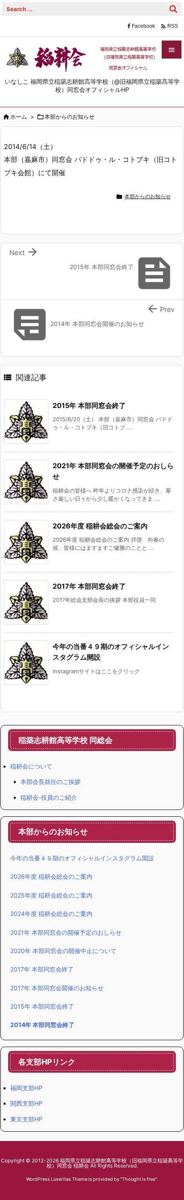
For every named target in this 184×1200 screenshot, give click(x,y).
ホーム (18, 116)
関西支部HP (26, 1103)
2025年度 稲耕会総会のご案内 (51, 895)
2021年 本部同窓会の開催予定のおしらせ (66, 932)
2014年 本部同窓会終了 (42, 1024)
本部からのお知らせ (70, 116)
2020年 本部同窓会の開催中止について (63, 950)
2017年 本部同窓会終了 (89, 586)
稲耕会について (31, 766)
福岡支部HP (26, 1087)
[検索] (173, 9)
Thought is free (138, 1179)
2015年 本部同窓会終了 (89, 405)
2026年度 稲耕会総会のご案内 (100, 526)
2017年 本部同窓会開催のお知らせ (57, 988)
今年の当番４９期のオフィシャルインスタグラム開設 (82, 858)
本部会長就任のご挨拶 (50, 781)
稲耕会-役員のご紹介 (49, 797)
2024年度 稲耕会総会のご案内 (51, 913)
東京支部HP (26, 1119)
